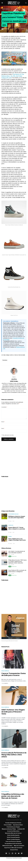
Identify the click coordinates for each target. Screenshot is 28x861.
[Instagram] (12, 853)
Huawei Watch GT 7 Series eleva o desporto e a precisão (16, 528)
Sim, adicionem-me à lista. (8, 435)
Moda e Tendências (5, 670)
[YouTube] (19, 853)
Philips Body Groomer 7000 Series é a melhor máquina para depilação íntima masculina (17, 561)
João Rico (14, 379)
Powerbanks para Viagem (13, 826)
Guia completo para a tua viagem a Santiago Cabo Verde (17, 539)
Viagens (10, 536)
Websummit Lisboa (7, 845)
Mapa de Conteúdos (19, 845)
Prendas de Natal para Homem (13, 822)
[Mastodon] (22, 853)
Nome (3, 421)
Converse (4, 360)
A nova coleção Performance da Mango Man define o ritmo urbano (13, 755)
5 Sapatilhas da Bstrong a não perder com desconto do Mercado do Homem (12, 796)
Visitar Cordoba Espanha (13, 839)
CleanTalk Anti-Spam (17, 858)
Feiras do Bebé (7, 824)
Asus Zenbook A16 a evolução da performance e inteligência (17, 571)
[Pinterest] (15, 853)
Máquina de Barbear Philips (9, 829)
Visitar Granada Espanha (13, 837)
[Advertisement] (14, 457)
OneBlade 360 (21, 829)
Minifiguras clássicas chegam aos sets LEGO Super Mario (16, 517)
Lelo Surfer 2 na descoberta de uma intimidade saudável (16, 552)
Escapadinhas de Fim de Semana (13, 843)
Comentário (4, 407)
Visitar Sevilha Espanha (13, 835)
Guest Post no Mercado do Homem (13, 847)
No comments (21, 28)
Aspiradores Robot (18, 824)
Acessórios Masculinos (13, 831)
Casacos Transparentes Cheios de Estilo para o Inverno (13, 674)
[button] (2, 3)
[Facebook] (6, 853)
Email (2, 428)
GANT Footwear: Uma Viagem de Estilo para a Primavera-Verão (13, 712)
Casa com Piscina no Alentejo (13, 841)
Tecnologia (10, 525)
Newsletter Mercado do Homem (13, 833)
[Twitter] (9, 853)
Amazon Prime (14, 849)
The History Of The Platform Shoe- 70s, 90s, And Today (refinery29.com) (12, 76)
